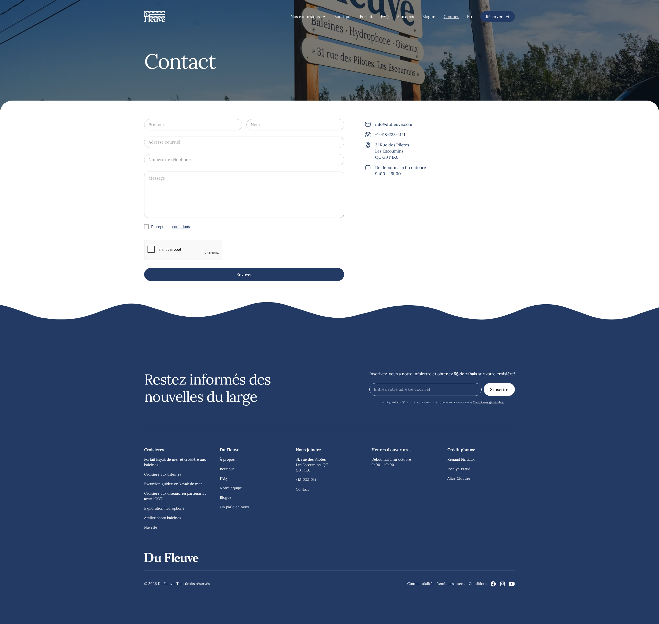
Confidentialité (419, 583)
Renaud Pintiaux (460, 459)
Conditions (478, 583)
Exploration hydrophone (164, 508)
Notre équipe (231, 488)
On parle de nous (234, 507)
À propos (405, 16)
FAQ (385, 16)
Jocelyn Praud (458, 469)
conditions (181, 226)
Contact (451, 16)
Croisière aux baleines (162, 474)
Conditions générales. (488, 402)
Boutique (343, 16)
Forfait (366, 16)
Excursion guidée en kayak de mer (173, 484)
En (469, 16)
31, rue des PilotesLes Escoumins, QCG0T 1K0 (312, 465)
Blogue (428, 16)
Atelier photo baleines (162, 517)
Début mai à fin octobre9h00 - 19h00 (391, 462)
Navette (150, 527)
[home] (154, 16)
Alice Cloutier (458, 478)
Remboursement (451, 583)
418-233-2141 (307, 479)
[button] (308, 16)
